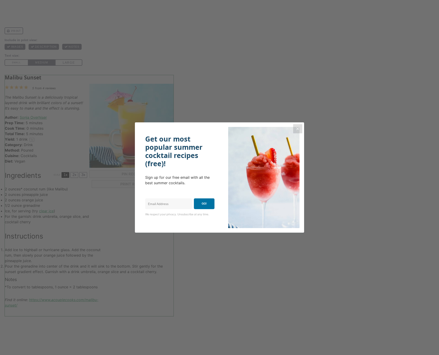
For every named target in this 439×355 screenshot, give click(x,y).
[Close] (297, 128)
